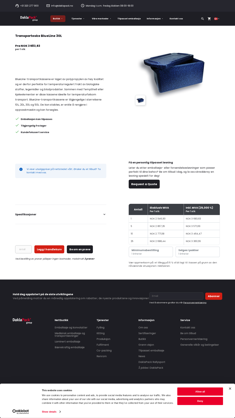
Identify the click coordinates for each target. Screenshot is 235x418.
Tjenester (76, 18)
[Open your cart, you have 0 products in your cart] (209, 18)
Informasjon (154, 18)
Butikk (56, 18)
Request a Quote (144, 184)
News (141, 356)
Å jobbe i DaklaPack (150, 368)
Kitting (101, 333)
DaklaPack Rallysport (151, 362)
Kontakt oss (176, 18)
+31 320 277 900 (29, 5)
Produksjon (103, 339)
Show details (49, 411)
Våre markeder (100, 18)
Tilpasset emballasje (129, 18)
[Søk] (202, 18)
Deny (200, 400)
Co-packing (104, 350)
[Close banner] (230, 388)
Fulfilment (103, 345)
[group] (140, 100)
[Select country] (217, 19)
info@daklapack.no (62, 5)
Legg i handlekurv (49, 249)
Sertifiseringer (147, 333)
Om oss (143, 327)
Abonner (214, 296)
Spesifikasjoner (25, 214)
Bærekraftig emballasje (70, 347)
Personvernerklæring (195, 302)
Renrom (102, 356)
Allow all (200, 391)
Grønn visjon (146, 345)
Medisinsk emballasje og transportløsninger (70, 334)
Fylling (100, 327)
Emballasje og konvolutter (71, 327)
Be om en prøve (79, 249)
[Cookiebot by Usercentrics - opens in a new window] (21, 411)
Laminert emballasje (67, 341)
